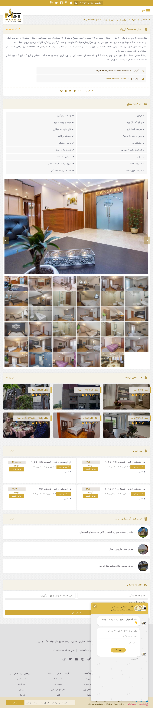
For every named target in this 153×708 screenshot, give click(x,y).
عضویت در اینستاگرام (137, 704)
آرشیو (11, 377)
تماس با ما (58, 679)
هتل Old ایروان (90, 418)
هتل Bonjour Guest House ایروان (32, 418)
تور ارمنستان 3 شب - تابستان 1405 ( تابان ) (125, 489)
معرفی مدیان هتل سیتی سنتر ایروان (116, 566)
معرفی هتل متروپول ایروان (121, 549)
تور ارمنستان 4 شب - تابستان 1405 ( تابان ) (51, 462)
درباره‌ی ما (58, 684)
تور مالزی (21, 695)
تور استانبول (21, 679)
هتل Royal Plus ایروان (87, 390)
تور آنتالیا (21, 684)
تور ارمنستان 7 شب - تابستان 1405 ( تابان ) (125, 462)
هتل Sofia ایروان (140, 390)
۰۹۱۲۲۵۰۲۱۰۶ (58, 650)
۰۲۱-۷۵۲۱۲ (83, 3)
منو (143, 10)
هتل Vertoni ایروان (139, 418)
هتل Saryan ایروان (39, 390)
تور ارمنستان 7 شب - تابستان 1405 (55, 489)
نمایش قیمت (91, 469)
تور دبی (21, 689)
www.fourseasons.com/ (116, 78)
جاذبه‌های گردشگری (58, 689)
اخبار (58, 695)
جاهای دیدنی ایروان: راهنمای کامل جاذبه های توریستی (106, 532)
